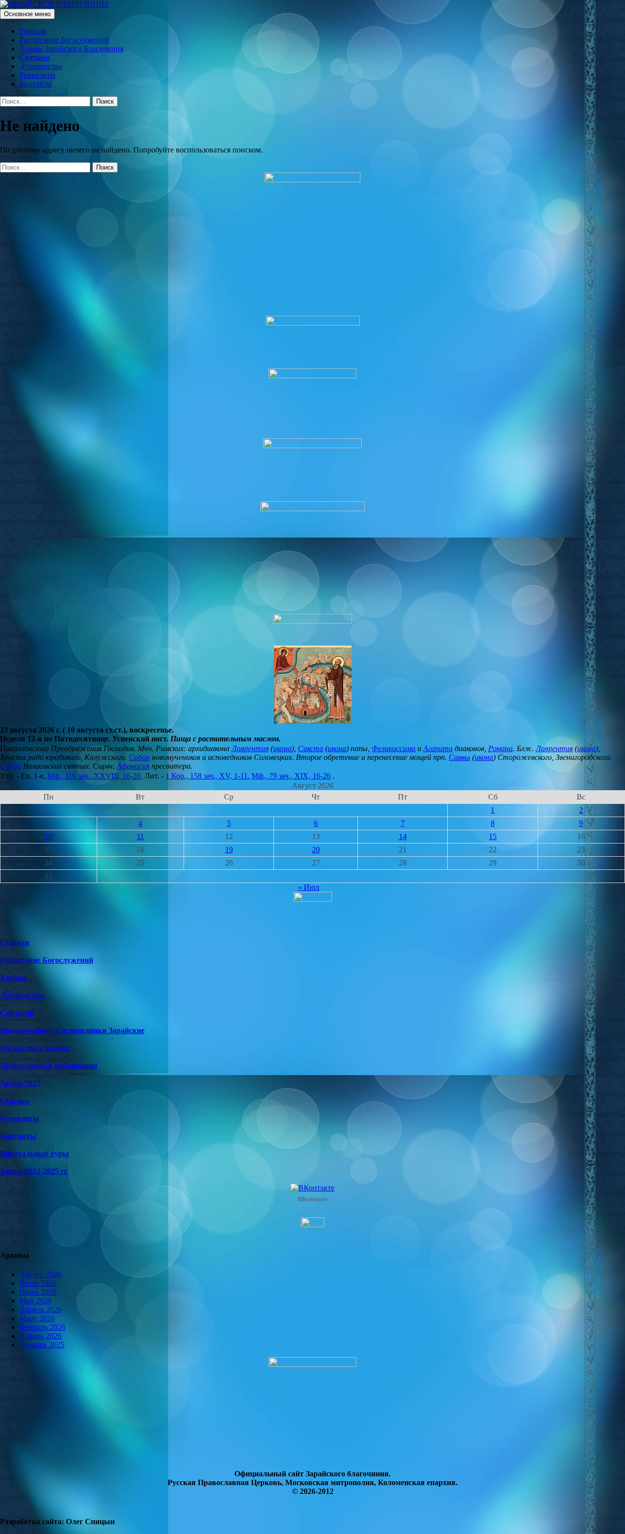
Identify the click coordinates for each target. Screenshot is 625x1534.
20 (316, 849)
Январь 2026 (41, 1336)
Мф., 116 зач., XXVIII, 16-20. (95, 776)
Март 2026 (37, 1318)
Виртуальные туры (34, 1153)
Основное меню (27, 14)
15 (493, 836)
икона (282, 748)
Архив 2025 (20, 1083)
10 (48, 836)
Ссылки (14, 1101)
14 (403, 836)
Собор (139, 757)
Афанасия (133, 766)
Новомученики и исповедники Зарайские (72, 1030)
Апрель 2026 (41, 1309)
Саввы (459, 757)
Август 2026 (40, 1274)
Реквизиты (38, 75)
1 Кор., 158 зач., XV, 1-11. (208, 776)
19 (229, 849)
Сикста (310, 748)
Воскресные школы (35, 1048)
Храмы (13, 977)
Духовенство (41, 66)
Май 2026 (36, 1300)
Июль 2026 (38, 1283)
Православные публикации (48, 1065)
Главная (33, 31)
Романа (500, 748)
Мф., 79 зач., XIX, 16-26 (291, 776)
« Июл (308, 887)
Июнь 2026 (38, 1292)
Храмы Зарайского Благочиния (72, 48)
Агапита (438, 748)
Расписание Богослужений (64, 40)
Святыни (35, 57)
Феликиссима (394, 748)
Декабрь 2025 (42, 1344)
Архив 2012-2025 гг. (34, 1171)
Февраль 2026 (42, 1327)
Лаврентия (250, 748)
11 (140, 836)
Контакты (36, 84)
